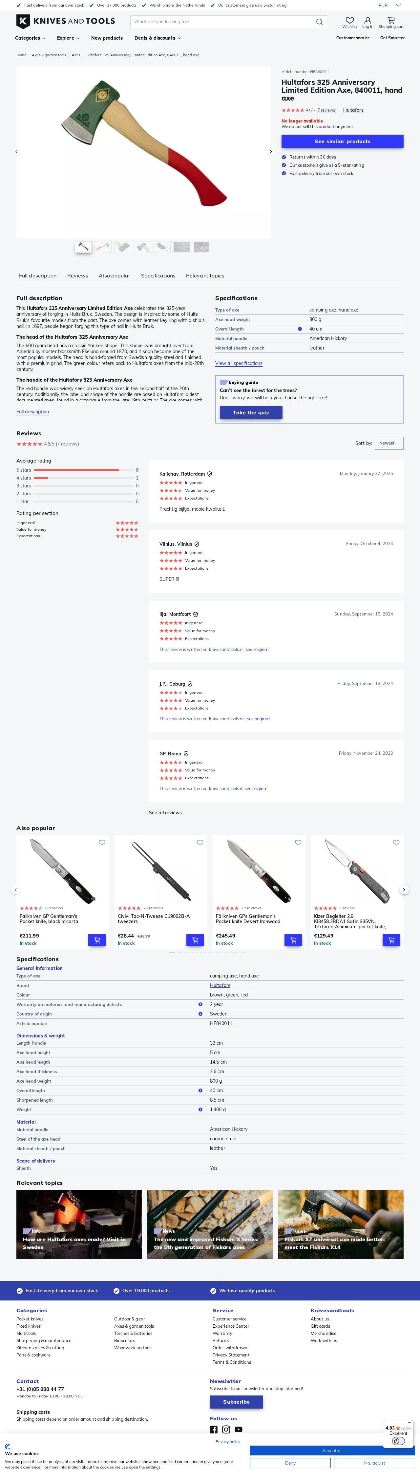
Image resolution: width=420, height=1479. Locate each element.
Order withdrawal (231, 1347)
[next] (393, 890)
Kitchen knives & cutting (40, 1347)
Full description (38, 275)
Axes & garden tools (49, 55)
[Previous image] (16, 151)
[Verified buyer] (209, 474)
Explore (65, 38)
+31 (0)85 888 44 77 (40, 1389)
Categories (27, 38)
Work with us (324, 1340)
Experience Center (231, 1326)
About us (320, 1318)
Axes (76, 55)
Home (21, 55)
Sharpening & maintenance (43, 1340)
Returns (221, 1340)
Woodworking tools (133, 1347)
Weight (24, 1109)
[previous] (26, 890)
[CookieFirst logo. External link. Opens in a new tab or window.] (7, 1447)
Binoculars (124, 1340)
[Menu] (409, 1424)
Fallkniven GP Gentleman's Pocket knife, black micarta (49, 919)
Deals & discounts (155, 38)
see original (257, 649)
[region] (143, 161)
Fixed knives (28, 1326)
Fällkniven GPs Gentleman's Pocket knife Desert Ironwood (248, 919)
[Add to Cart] (97, 940)
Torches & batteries (133, 1333)
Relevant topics (205, 275)
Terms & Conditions (232, 1362)
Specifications (158, 275)
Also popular (114, 275)
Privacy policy (228, 1441)
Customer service (230, 1318)
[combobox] (389, 443)
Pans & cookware (33, 1354)
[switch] (398, 1441)
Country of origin (34, 1013)
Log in (367, 26)
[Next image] (271, 151)
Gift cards (320, 1326)
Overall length (229, 329)
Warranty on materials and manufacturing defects (69, 1004)
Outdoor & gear (129, 1318)
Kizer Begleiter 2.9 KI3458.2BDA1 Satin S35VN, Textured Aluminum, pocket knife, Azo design (350, 921)
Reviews (78, 275)
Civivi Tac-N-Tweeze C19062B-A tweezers (154, 919)
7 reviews (326, 110)
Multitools (26, 1333)
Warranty (222, 1333)
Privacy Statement (231, 1354)
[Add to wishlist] (102, 842)
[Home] (65, 20)
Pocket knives (29, 1318)
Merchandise (323, 1333)
